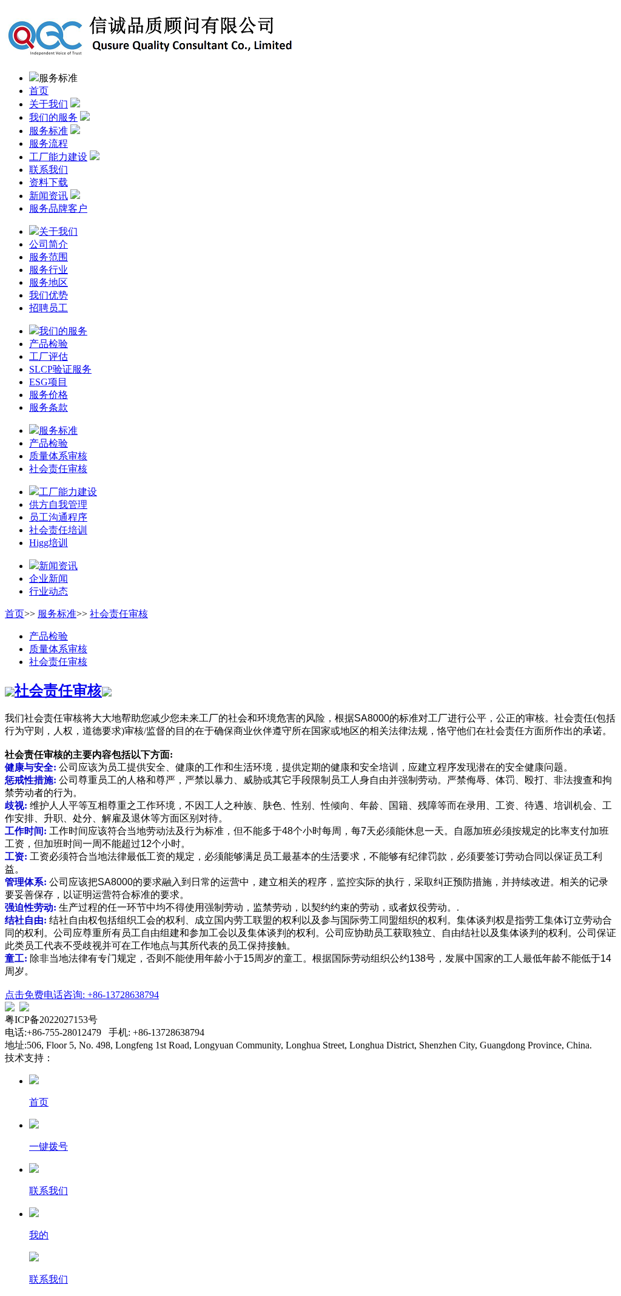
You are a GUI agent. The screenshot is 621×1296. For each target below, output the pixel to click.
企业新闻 (48, 578)
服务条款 (48, 407)
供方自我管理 (58, 504)
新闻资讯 (48, 196)
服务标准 (48, 131)
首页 (39, 91)
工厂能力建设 (58, 157)
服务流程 (48, 143)
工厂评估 (48, 356)
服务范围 (48, 257)
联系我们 (48, 169)
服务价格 (48, 395)
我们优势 (48, 295)
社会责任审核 (58, 469)
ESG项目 (48, 382)
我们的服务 (53, 117)
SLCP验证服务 (60, 369)
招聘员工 (48, 308)
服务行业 (48, 270)
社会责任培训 (58, 530)
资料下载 (48, 182)
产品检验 (48, 344)
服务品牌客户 (58, 208)
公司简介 (48, 244)
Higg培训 (48, 543)
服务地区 (48, 282)
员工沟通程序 (58, 517)
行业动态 (48, 591)
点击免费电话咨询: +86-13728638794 (82, 995)
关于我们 (48, 104)
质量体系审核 (58, 456)
